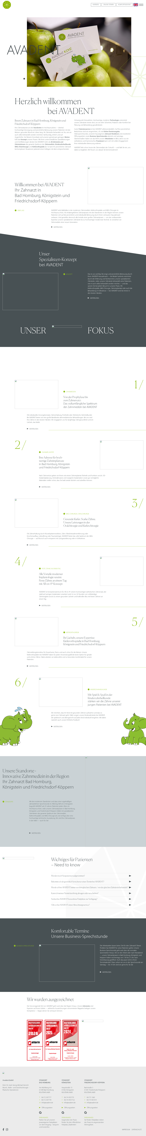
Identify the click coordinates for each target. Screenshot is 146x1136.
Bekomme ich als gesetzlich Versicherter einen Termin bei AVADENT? (77, 882)
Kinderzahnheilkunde (63, 144)
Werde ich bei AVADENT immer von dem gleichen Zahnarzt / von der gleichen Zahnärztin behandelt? (89, 888)
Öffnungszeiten (47, 1108)
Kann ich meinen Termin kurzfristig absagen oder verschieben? (74, 893)
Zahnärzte (86, 1006)
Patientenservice (85, 129)
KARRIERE (96, 5)
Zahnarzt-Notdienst (112, 134)
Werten (67, 137)
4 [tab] (24, 81)
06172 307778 (46, 1100)
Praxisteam (100, 141)
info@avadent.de (47, 1103)
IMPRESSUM (126, 1130)
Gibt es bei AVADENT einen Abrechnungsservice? (70, 905)
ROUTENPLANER (44, 1092)
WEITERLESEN (58, 227)
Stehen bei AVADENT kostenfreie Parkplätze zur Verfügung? (74, 899)
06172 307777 (46, 1097)
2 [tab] (24, 76)
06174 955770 (69, 1097)
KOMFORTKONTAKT (124, 5)
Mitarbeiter (109, 139)
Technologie (114, 120)
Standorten (38, 128)
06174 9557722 (69, 1100)
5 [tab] (24, 84)
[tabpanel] (79, 52)
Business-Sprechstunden (98, 136)
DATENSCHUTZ (137, 1130)
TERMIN (108, 5)
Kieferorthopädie (38, 147)
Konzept (24, 139)
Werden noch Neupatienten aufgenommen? (68, 876)
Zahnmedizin (49, 144)
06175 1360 (91, 1097)
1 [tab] (24, 73)
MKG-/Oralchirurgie (22, 147)
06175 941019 (92, 1100)
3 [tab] (24, 79)
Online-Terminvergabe (112, 131)
